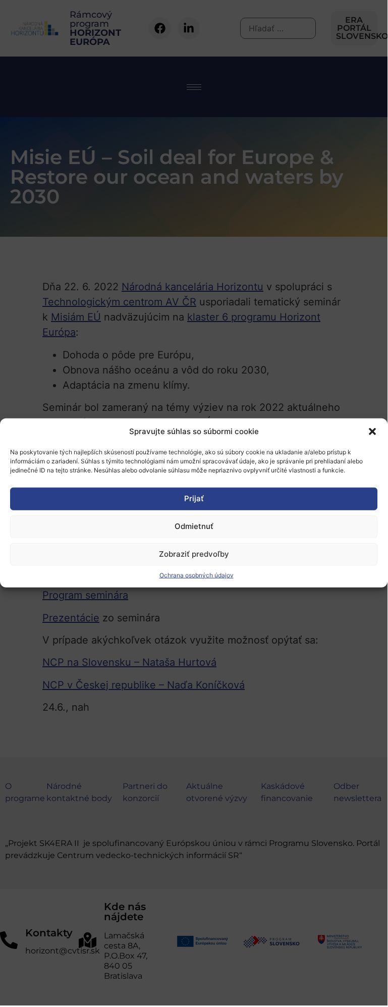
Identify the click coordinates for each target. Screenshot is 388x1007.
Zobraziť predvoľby (194, 554)
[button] (372, 432)
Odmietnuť (194, 526)
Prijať (194, 498)
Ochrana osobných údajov (196, 574)
